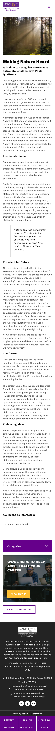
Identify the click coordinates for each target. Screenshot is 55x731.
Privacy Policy (20, 713)
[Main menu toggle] (49, 7)
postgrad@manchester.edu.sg (29, 693)
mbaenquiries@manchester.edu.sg (29, 686)
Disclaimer (36, 713)
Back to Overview (20, 609)
